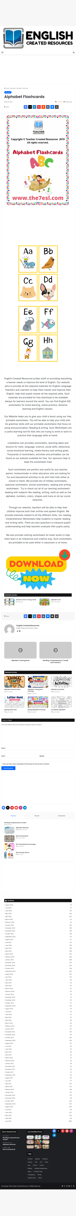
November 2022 (10, 1034)
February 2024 (9, 991)
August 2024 (9, 974)
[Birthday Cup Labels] (45, 1147)
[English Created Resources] (38, 38)
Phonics (35, 1165)
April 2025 (8, 951)
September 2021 (10, 1075)
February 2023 (9, 1026)
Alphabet (12, 88)
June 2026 (8, 910)
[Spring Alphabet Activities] (38, 702)
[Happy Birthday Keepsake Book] (30, 1142)
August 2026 (9, 905)
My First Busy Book (22, 836)
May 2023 (8, 1017)
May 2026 (8, 913)
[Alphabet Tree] (44, 601)
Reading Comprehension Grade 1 (15, 823)
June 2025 (8, 945)
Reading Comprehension (41, 1168)
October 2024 (9, 968)
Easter (46, 1162)
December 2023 (10, 997)
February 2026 (9, 922)
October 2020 (9, 1101)
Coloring (30, 1162)
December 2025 (10, 928)
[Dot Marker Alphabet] (61, 702)
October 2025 (9, 934)
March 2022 (9, 1057)
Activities (30, 1159)
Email (3, 756)
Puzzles (42, 1165)
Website (41, 756)
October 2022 (9, 1037)
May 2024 (8, 983)
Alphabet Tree (56, 600)
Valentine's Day (32, 1178)
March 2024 (9, 988)
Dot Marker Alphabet (58, 710)
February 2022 (9, 1060)
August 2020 (9, 1106)
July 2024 (8, 977)
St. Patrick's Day (38, 1171)
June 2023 (8, 1014)
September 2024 (10, 971)
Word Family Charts (22, 852)
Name (3, 748)
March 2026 (9, 919)
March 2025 (9, 954)
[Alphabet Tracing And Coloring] (38, 682)
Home (7, 88)
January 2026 (9, 925)
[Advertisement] (38, 13)
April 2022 (8, 1055)
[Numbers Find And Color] (45, 1137)
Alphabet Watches (22, 828)
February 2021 (9, 1089)
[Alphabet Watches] (9, 830)
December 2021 (10, 1066)
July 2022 (8, 1046)
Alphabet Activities (57, 689)
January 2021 (9, 1092)
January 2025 (9, 959)
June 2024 (8, 980)
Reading (30, 1168)
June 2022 (8, 1049)
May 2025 (8, 948)
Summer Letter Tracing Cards (26, 600)
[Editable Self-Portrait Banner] (30, 1147)
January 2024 (9, 994)
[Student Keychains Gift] (38, 1147)
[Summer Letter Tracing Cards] (9, 601)
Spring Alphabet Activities (37, 710)
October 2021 (9, 1072)
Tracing (39, 1174)
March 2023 (9, 1023)
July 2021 (8, 1081)
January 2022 (9, 1063)
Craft (36, 1162)
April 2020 (8, 1118)
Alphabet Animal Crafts (12, 689)
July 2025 (8, 942)
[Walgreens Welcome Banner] (45, 1142)
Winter (40, 1178)
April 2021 (8, 1083)
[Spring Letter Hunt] (14, 702)
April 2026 (8, 916)
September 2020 (10, 1104)
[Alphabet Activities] (61, 682)
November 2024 (10, 965)
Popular (13, 816)
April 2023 (8, 1020)
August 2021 (9, 1078)
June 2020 (8, 1112)
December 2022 (10, 1032)
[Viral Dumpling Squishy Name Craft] (38, 1142)
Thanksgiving (31, 1174)
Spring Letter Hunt (10, 710)
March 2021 (8, 1086)
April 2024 (8, 985)
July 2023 (8, 1011)
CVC (41, 1162)
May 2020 (8, 1115)
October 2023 (9, 1003)
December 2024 (10, 962)
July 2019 (8, 1121)
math (29, 1165)
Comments (61, 816)
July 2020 (8, 1109)
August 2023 (9, 1008)
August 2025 (9, 939)
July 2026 (8, 908)
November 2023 (10, 1000)
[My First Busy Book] (9, 838)
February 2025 (9, 957)
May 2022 (8, 1052)
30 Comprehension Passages (26, 844)
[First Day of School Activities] (30, 1137)
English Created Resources (27, 625)
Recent (37, 816)
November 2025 (10, 931)
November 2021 (10, 1069)
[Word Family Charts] (9, 855)
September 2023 (10, 1006)
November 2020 (10, 1098)
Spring (29, 1171)
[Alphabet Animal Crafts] (14, 682)
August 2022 (9, 1043)
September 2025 (10, 936)
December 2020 (10, 1095)
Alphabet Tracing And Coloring (35, 690)
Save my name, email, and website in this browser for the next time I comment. (26, 764)
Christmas (45, 1159)
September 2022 (10, 1040)
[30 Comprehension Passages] (9, 846)
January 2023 (9, 1029)
